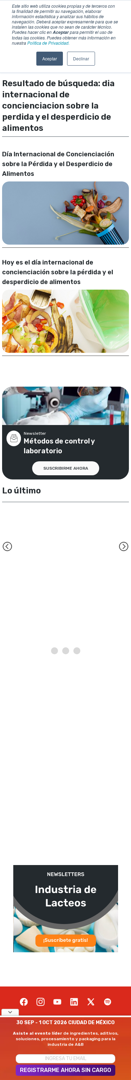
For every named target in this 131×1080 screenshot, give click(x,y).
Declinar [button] (81, 58)
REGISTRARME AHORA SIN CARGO (65, 1070)
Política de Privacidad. (48, 43)
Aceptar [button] (49, 58)
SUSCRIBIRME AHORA (65, 468)
